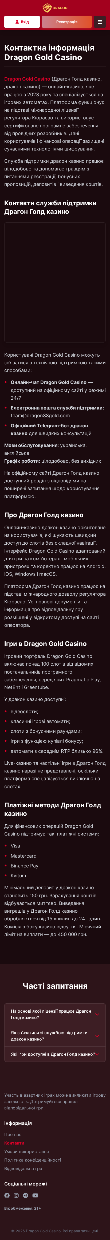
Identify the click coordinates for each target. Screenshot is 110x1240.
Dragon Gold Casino (27, 79)
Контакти (14, 1143)
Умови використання (26, 1151)
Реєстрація (66, 21)
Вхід (25, 21)
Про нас (12, 1134)
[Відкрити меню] (100, 22)
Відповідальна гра (23, 1168)
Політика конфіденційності (32, 1160)
